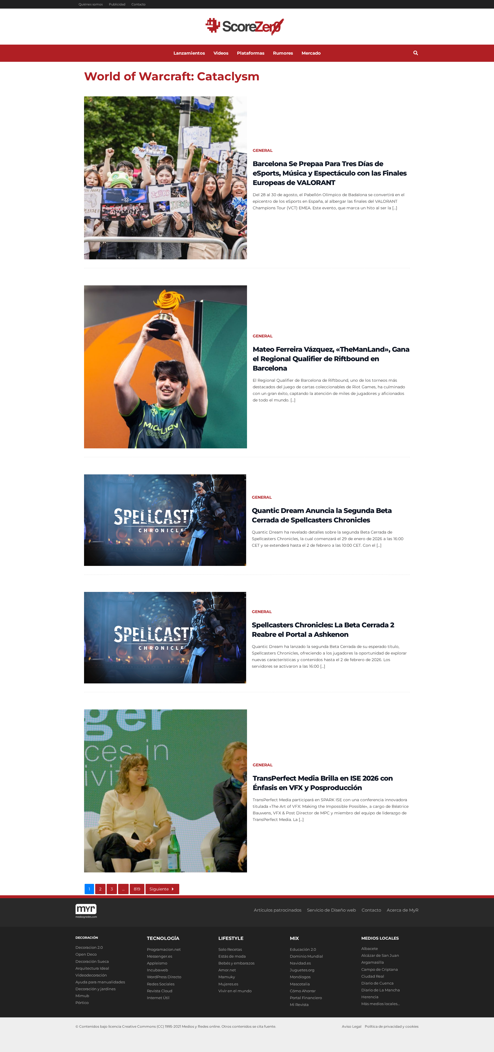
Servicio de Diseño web (331, 910)
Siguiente (159, 889)
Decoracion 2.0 (89, 947)
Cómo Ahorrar (303, 991)
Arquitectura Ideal (92, 968)
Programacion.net (164, 949)
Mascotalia (300, 984)
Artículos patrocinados (277, 910)
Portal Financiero (306, 997)
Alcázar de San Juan (380, 955)
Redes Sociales (160, 984)
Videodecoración (91, 975)
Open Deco (86, 954)
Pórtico (82, 1002)
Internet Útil (158, 997)
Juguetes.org (302, 970)
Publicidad (117, 4)
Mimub (82, 995)
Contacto (139, 4)
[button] (416, 54)
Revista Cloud (159, 991)
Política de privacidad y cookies (392, 1026)
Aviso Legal (351, 1026)
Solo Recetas (230, 949)
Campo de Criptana (379, 969)
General (262, 150)
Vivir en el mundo (235, 991)
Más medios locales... (380, 1003)
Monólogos (300, 977)
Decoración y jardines (95, 989)
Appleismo (157, 963)
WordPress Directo (164, 977)
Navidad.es (300, 963)
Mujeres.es (228, 984)
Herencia (370, 997)
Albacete (369, 948)
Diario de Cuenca (377, 983)
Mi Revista (299, 1004)
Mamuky (226, 977)
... (123, 889)
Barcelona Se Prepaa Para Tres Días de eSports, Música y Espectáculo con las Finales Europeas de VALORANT (330, 173)
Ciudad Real (372, 976)
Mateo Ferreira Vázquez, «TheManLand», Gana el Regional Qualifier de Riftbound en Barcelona (331, 358)
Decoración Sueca (92, 961)
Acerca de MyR (403, 910)
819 (137, 889)
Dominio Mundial (306, 956)
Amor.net (227, 970)
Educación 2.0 (303, 949)
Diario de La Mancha (380, 990)
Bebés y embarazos (236, 963)
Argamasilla (372, 962)
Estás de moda (232, 956)
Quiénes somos (91, 4)
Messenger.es (159, 956)
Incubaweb (157, 970)
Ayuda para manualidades (100, 982)
